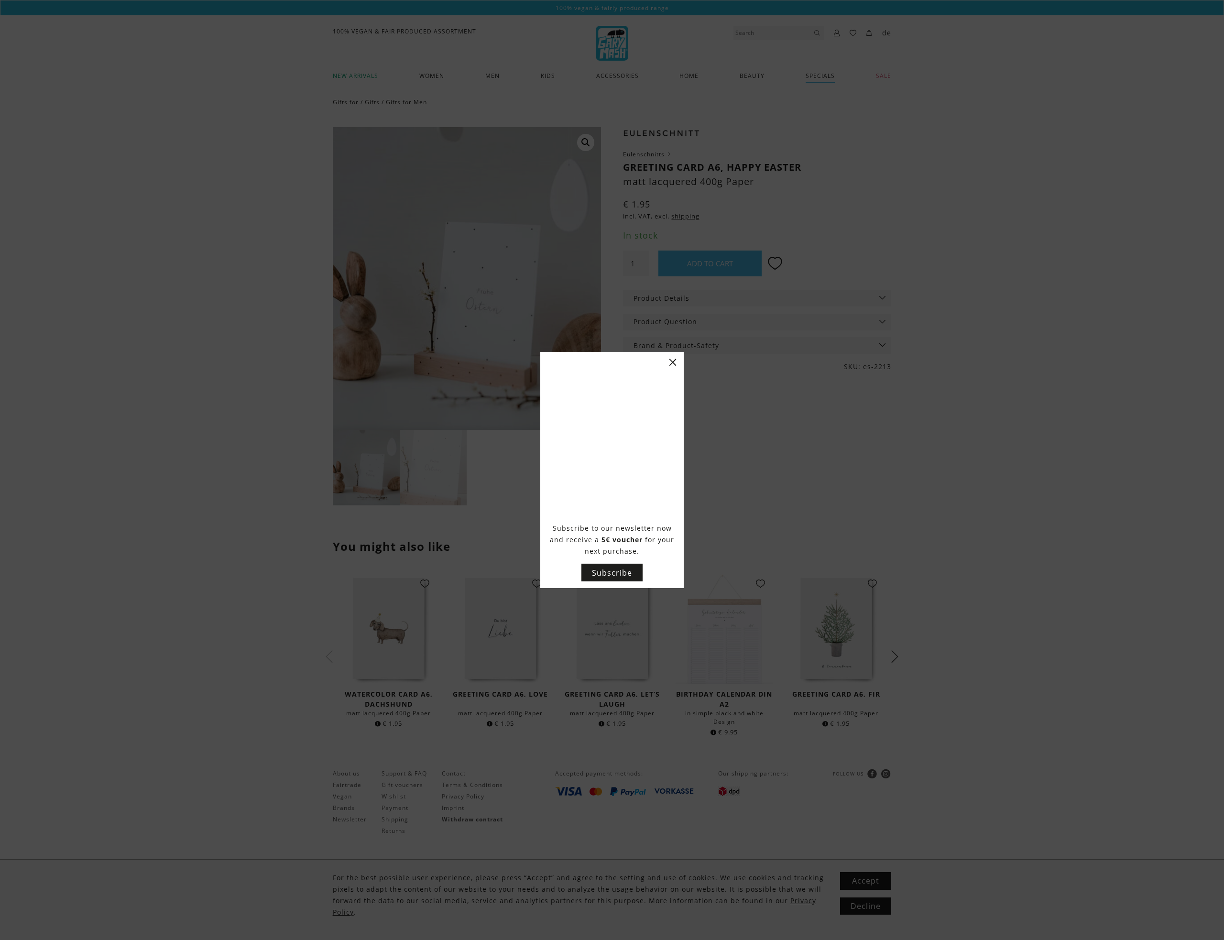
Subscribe (612, 573)
